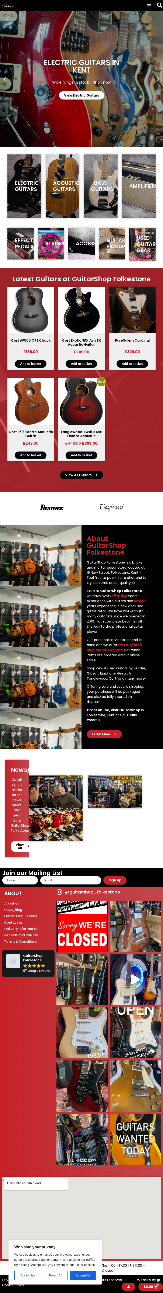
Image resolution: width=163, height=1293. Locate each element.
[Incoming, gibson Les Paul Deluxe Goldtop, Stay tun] (135, 1086)
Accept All (83, 1275)
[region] (55, 1262)
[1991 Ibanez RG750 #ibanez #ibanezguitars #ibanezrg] (82, 1086)
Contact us (13, 922)
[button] (149, 5)
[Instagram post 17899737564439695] (82, 1032)
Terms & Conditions (20, 941)
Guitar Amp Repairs (20, 916)
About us (11, 903)
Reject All (55, 1275)
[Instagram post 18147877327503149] (135, 926)
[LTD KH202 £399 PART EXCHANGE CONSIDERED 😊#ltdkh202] (82, 1139)
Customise (27, 1275)
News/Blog (13, 909)
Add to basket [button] (30, 364)
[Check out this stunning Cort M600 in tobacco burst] (82, 979)
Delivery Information (21, 928)
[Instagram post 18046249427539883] (135, 1032)
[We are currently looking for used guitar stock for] (135, 1139)
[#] (135, 979)
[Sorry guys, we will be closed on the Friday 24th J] (82, 926)
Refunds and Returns (21, 935)
